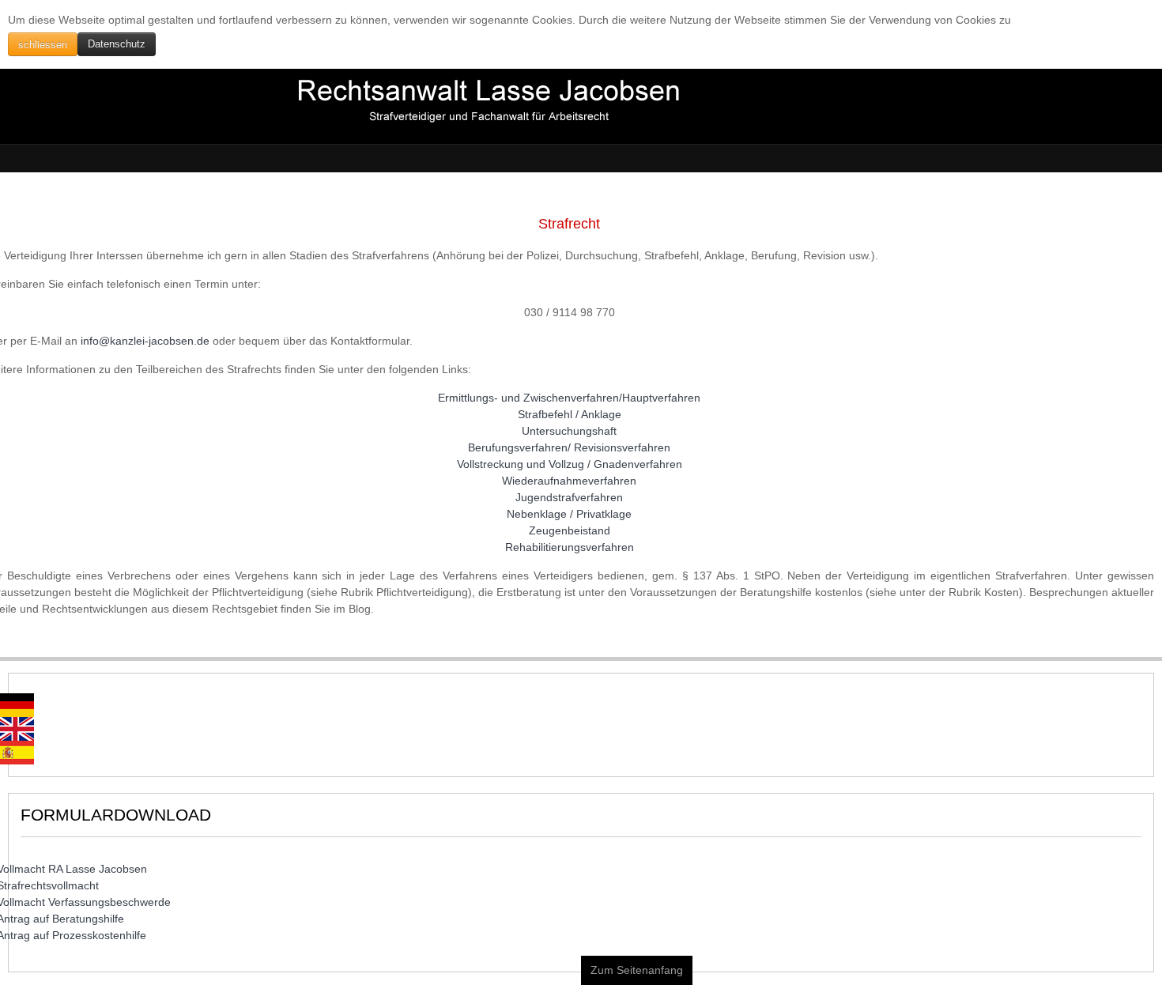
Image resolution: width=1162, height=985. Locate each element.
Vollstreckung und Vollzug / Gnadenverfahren (569, 464)
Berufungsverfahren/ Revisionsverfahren (569, 447)
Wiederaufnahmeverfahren (569, 480)
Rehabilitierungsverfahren (569, 547)
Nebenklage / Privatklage (569, 514)
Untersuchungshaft (569, 431)
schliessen (42, 43)
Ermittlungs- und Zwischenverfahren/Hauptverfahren (569, 397)
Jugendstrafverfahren (569, 497)
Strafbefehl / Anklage (569, 414)
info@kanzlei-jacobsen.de (145, 340)
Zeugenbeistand (569, 530)
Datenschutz (116, 44)
